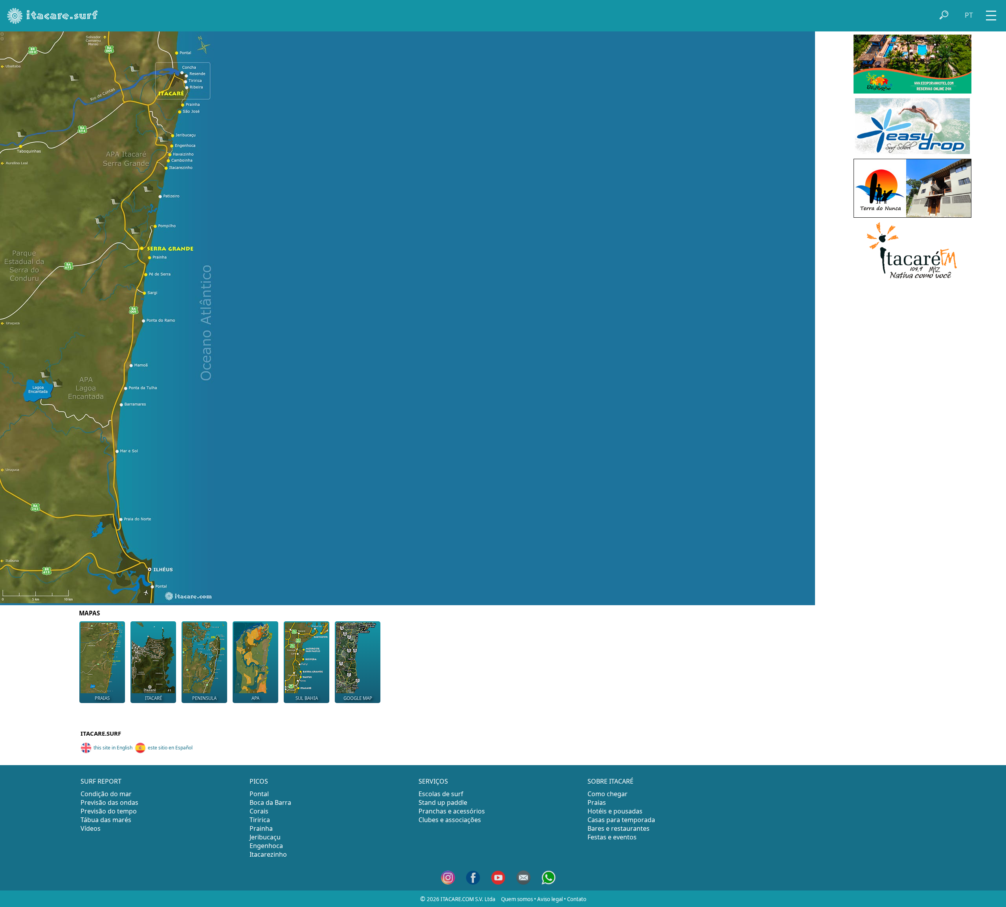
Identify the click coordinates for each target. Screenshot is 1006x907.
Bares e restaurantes (618, 828)
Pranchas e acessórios (452, 811)
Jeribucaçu (265, 837)
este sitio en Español (170, 747)
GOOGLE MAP (357, 698)
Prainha (261, 828)
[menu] (991, 13)
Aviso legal (550, 899)
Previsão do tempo (109, 811)
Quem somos (517, 899)
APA (255, 698)
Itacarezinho (268, 854)
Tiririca (260, 819)
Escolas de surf (441, 793)
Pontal (259, 793)
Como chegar (607, 793)
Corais (259, 811)
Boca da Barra (270, 802)
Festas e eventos (612, 837)
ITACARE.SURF (101, 733)
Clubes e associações (450, 819)
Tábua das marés (106, 819)
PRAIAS (102, 698)
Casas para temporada (621, 819)
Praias (596, 802)
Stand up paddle (443, 802)
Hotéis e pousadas (615, 811)
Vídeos (91, 828)
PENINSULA (204, 698)
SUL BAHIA (307, 698)
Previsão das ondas (109, 802)
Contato (576, 899)
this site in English (113, 747)
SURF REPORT (101, 781)
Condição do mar (106, 793)
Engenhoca (266, 845)
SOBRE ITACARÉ (610, 781)
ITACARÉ (153, 698)
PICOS (259, 781)
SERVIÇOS (433, 781)
